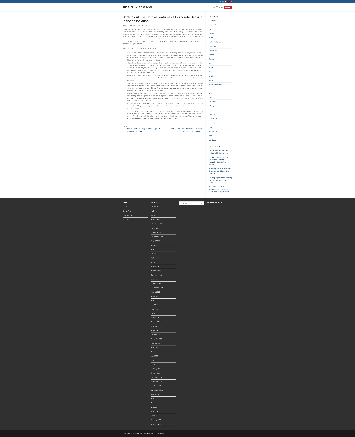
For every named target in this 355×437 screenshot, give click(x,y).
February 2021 (156, 369)
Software (212, 123)
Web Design (213, 140)
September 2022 (157, 288)
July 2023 (154, 245)
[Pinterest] (231, 1)
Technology (213, 131)
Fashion (211, 55)
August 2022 (155, 292)
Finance (146, 25)
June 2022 (154, 300)
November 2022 (156, 279)
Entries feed (127, 211)
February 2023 (156, 266)
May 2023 (154, 254)
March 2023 (155, 262)
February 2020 (156, 420)
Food (210, 63)
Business (212, 33)
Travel (211, 136)
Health (211, 76)
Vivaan (126, 25)
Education (212, 46)
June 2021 (154, 352)
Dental (211, 38)
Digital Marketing (215, 42)
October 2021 (155, 335)
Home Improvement (215, 85)
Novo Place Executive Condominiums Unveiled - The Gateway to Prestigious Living (219, 189)
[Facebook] (220, 1)
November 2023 (156, 228)
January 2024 (156, 219)
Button (228, 7)
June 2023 (154, 249)
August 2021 (155, 343)
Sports (211, 127)
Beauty (211, 29)
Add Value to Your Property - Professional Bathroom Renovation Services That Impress (219, 160)
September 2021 (156, 339)
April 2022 (154, 309)
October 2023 (156, 232)
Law (210, 89)
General (211, 72)
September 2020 (157, 390)
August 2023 (155, 241)
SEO (210, 110)
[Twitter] (223, 1)
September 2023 (157, 237)
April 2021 (154, 360)
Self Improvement (215, 106)
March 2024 (155, 215)
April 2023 (154, 258)
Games (211, 67)
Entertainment (213, 50)
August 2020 (155, 394)
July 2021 (154, 347)
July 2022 (154, 296)
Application (213, 21)
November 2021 (156, 330)
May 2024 (154, 207)
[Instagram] (228, 1)
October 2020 (156, 386)
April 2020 (154, 411)
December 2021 (156, 326)
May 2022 (154, 305)
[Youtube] (226, 1)
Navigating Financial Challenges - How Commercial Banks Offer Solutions (220, 171)
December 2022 (156, 275)
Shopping (212, 114)
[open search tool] (214, 7)
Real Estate (212, 102)
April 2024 (154, 211)
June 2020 (154, 403)
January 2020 (156, 424)
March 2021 (155, 364)
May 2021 (154, 356)
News (210, 93)
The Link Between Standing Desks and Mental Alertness (218, 152)
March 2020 (155, 416)
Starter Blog (160, 433)
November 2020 (156, 381)
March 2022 (155, 313)
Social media (213, 119)
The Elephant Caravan (137, 7)
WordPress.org (128, 219)
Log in (125, 207)
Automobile (213, 25)
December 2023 (156, 224)
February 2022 (156, 318)
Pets (210, 97)
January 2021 (155, 373)
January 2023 (156, 271)
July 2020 (154, 399)
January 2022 (156, 322)
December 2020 (156, 377)
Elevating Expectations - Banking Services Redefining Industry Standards (220, 180)
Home (211, 80)
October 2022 (156, 283)
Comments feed (128, 215)
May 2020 (154, 407)
